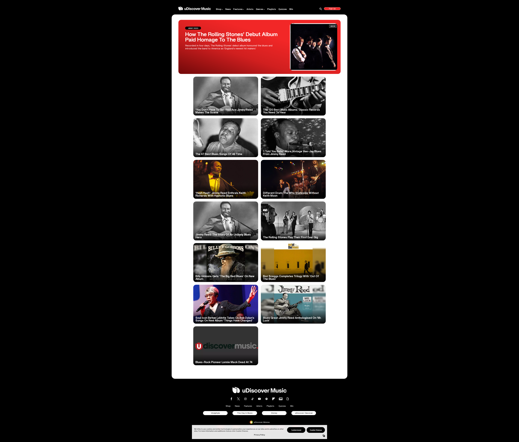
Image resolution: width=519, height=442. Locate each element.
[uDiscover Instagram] (245, 398)
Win (291, 9)
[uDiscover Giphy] (288, 398)
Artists (250, 9)
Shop (218, 9)
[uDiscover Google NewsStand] (280, 398)
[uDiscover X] (238, 398)
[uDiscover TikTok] (252, 398)
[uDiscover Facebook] (231, 398)
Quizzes (282, 9)
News (228, 9)
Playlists (271, 9)
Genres (259, 9)
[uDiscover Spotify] (266, 398)
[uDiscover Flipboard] (273, 398)
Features (238, 9)
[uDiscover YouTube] (259, 398)
